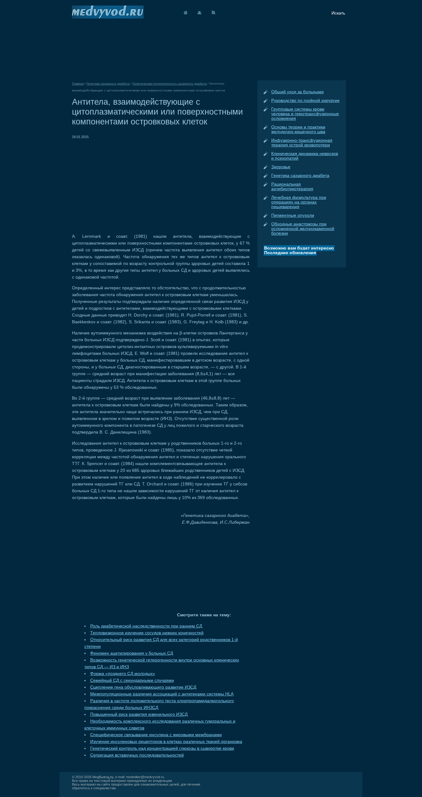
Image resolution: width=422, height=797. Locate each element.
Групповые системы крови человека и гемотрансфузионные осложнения (305, 114)
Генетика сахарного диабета (300, 175)
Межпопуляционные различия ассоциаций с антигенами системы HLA (162, 694)
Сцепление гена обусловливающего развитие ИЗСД (143, 687)
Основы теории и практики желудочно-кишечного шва (298, 129)
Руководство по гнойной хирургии (305, 100)
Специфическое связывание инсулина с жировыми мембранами (156, 734)
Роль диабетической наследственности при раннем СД (146, 626)
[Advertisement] (124, 183)
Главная (78, 83)
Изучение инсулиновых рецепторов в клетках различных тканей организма (166, 741)
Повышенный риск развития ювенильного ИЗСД (139, 714)
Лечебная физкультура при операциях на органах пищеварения (298, 202)
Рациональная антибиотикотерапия (292, 186)
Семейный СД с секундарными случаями (132, 680)
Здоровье (280, 167)
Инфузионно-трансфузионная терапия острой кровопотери (301, 142)
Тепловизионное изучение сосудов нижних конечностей (147, 633)
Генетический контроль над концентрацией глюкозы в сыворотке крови (162, 748)
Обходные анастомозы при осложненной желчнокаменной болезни (302, 229)
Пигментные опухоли (292, 215)
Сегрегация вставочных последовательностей (137, 755)
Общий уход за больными (297, 92)
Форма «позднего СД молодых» (122, 673)
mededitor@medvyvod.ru (145, 777)
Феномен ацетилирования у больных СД (131, 653)
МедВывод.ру (102, 777)
